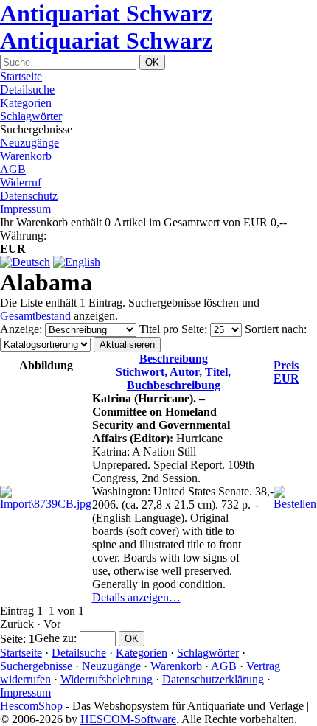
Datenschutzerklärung (213, 679)
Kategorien (26, 103)
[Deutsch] (25, 262)
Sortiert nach (274, 329)
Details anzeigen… (136, 597)
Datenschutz (29, 195)
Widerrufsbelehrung (106, 679)
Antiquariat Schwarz (106, 13)
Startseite (21, 76)
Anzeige (19, 329)
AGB (13, 169)
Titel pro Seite (171, 329)
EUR (286, 372)
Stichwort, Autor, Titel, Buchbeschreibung (173, 371)
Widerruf (20, 182)
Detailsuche (27, 89)
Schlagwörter (31, 116)
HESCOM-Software (128, 719)
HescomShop (31, 705)
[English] (76, 262)
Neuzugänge (29, 142)
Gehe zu (54, 638)
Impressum (25, 209)
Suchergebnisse (36, 666)
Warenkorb (26, 156)
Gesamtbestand (35, 316)
